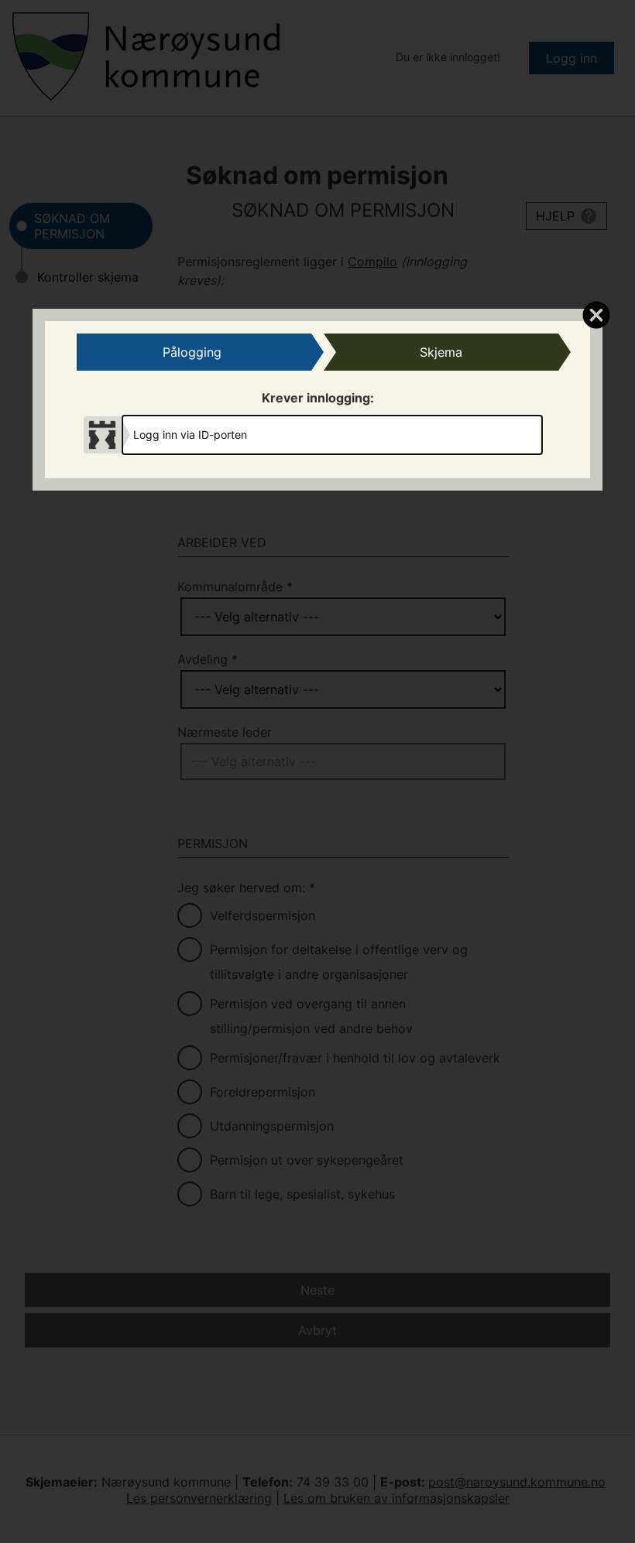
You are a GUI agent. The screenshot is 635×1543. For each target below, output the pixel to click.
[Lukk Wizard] (596, 314)
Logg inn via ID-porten (190, 434)
